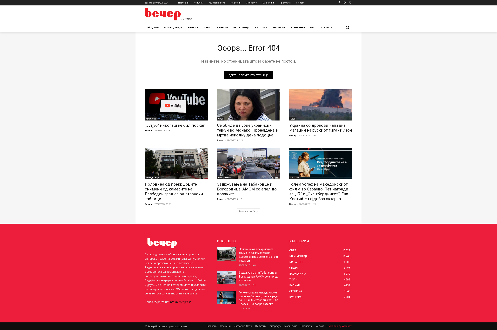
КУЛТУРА (294, 177)
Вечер (148, 130)
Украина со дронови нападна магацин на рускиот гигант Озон (320, 128)
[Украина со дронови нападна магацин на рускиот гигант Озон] (320, 104)
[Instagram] (344, 3)
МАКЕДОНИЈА (152, 177)
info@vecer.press (180, 302)
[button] (347, 27)
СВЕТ (220, 118)
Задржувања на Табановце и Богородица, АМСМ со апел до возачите (247, 189)
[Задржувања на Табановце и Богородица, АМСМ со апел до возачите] (248, 163)
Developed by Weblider (339, 326)
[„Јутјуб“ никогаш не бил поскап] (176, 104)
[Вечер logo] (176, 14)
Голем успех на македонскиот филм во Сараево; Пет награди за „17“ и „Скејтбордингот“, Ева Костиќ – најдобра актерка (318, 191)
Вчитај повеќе (247, 211)
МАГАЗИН (151, 118)
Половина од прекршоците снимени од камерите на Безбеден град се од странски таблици (174, 191)
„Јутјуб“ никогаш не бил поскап (175, 125)
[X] (350, 3)
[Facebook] (339, 3)
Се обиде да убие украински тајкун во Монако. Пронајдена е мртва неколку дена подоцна (247, 130)
